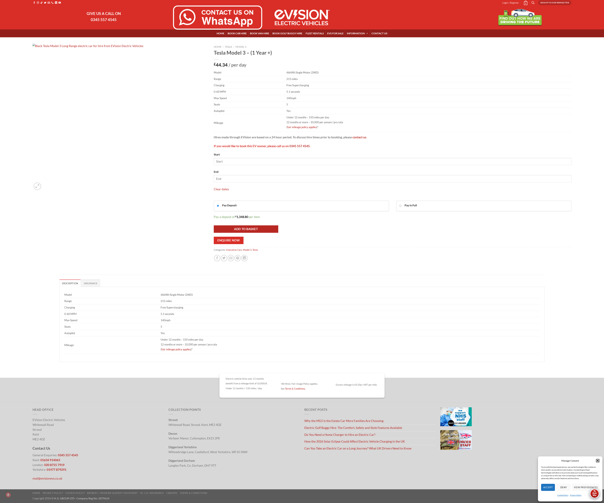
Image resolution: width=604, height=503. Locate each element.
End (216, 171)
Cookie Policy (562, 495)
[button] (597, 460)
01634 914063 (50, 460)
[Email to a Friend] (231, 258)
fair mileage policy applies (302, 127)
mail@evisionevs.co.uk (47, 478)
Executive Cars (234, 249)
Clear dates (221, 189)
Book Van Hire (259, 33)
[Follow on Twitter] (45, 3)
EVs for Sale (335, 33)
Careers (171, 493)
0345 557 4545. (299, 146)
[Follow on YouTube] (60, 3)
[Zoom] (37, 186)
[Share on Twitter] (224, 258)
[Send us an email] (49, 3)
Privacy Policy (576, 495)
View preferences (586, 487)
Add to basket (246, 229)
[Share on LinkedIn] (244, 258)
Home (220, 33)
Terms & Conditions (295, 388)
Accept (548, 487)
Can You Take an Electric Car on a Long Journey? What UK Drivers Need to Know (357, 448)
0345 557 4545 (104, 19)
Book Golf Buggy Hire (287, 33)
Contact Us (379, 33)
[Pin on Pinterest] (238, 258)
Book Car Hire (237, 33)
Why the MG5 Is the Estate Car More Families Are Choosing (343, 421)
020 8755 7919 (54, 465)
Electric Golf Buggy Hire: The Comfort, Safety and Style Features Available (353, 428)
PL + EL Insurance (152, 493)
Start (217, 154)
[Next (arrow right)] (598, 251)
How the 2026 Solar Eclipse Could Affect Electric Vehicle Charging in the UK (354, 441)
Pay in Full (411, 205)
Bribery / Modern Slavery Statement (112, 493)
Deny (563, 487)
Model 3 (240, 46)
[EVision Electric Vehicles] (302, 17)
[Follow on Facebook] (34, 3)
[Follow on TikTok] (41, 3)
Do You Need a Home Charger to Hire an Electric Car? (339, 434)
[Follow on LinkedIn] (56, 3)
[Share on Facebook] (217, 258)
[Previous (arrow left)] (5, 251)
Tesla (228, 46)
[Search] (532, 2)
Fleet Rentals (315, 33)
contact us (359, 137)
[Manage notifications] (8, 494)
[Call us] (52, 3)
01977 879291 (56, 469)
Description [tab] (70, 283)
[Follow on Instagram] (38, 3)
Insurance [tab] (91, 283)
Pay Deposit (229, 205)
